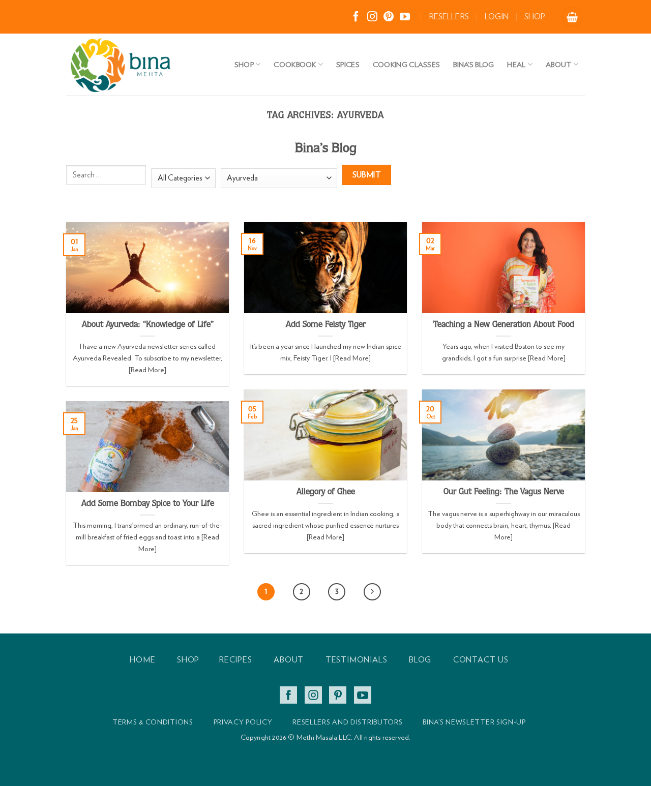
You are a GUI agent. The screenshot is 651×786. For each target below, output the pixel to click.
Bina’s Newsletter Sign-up (474, 722)
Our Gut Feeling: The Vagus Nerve (503, 492)
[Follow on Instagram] (372, 17)
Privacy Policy (243, 722)
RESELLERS (449, 16)
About (558, 64)
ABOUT (289, 659)
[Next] (372, 591)
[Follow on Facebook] (356, 17)
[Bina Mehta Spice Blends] (147, 64)
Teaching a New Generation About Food (503, 325)
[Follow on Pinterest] (388, 17)
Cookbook (295, 64)
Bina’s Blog (473, 64)
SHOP (534, 16)
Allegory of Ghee (326, 492)
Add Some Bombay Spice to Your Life (147, 504)
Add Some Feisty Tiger (326, 325)
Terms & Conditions (152, 722)
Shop (244, 64)
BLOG (420, 659)
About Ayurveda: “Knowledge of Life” (148, 325)
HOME (142, 659)
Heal (516, 64)
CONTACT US (481, 659)
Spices (348, 64)
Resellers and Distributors (347, 722)
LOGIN (497, 16)
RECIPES (235, 659)
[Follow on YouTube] (405, 17)
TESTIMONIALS (357, 659)
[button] (572, 17)
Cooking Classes (406, 64)
